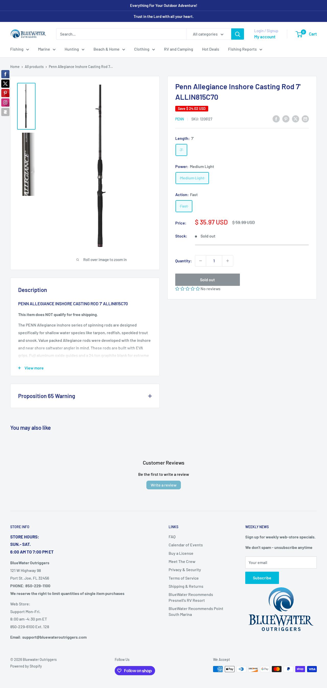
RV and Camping (178, 49)
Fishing (17, 49)
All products (34, 66)
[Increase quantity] (227, 260)
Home (15, 66)
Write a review (164, 484)
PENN (179, 119)
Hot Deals (210, 49)
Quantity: (183, 260)
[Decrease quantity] (200, 260)
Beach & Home (107, 49)
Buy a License (181, 553)
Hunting (72, 49)
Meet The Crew (182, 561)
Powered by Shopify (26, 666)
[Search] (237, 34)
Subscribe (262, 577)
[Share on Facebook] (276, 118)
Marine (44, 49)
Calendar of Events (186, 544)
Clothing (141, 49)
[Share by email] (305, 118)
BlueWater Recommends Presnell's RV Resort (191, 597)
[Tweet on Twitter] (295, 118)
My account (264, 36)
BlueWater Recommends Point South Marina (196, 611)
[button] (188, 288)
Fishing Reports (242, 49)
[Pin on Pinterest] (285, 118)
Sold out (207, 279)
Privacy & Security (185, 569)
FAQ (172, 536)
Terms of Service (184, 578)
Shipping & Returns (186, 586)
